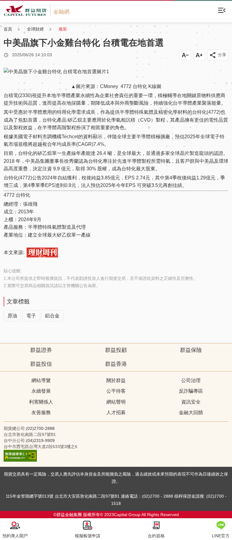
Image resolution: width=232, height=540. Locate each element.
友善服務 (41, 412)
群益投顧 (116, 350)
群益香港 (116, 364)
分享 (222, 54)
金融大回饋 (191, 412)
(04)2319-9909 (40, 440)
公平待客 (116, 391)
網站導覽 (41, 380)
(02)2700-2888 (40, 428)
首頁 (8, 29)
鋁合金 (52, 315)
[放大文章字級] (199, 55)
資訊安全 (191, 401)
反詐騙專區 (191, 391)
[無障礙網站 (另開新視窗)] (20, 460)
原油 (12, 315)
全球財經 (35, 29)
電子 (31, 315)
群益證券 (41, 350)
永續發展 (41, 391)
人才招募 (116, 412)
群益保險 (191, 350)
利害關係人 (41, 401)
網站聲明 (116, 401)
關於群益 (116, 380)
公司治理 (191, 380)
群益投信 (41, 364)
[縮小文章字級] (185, 55)
